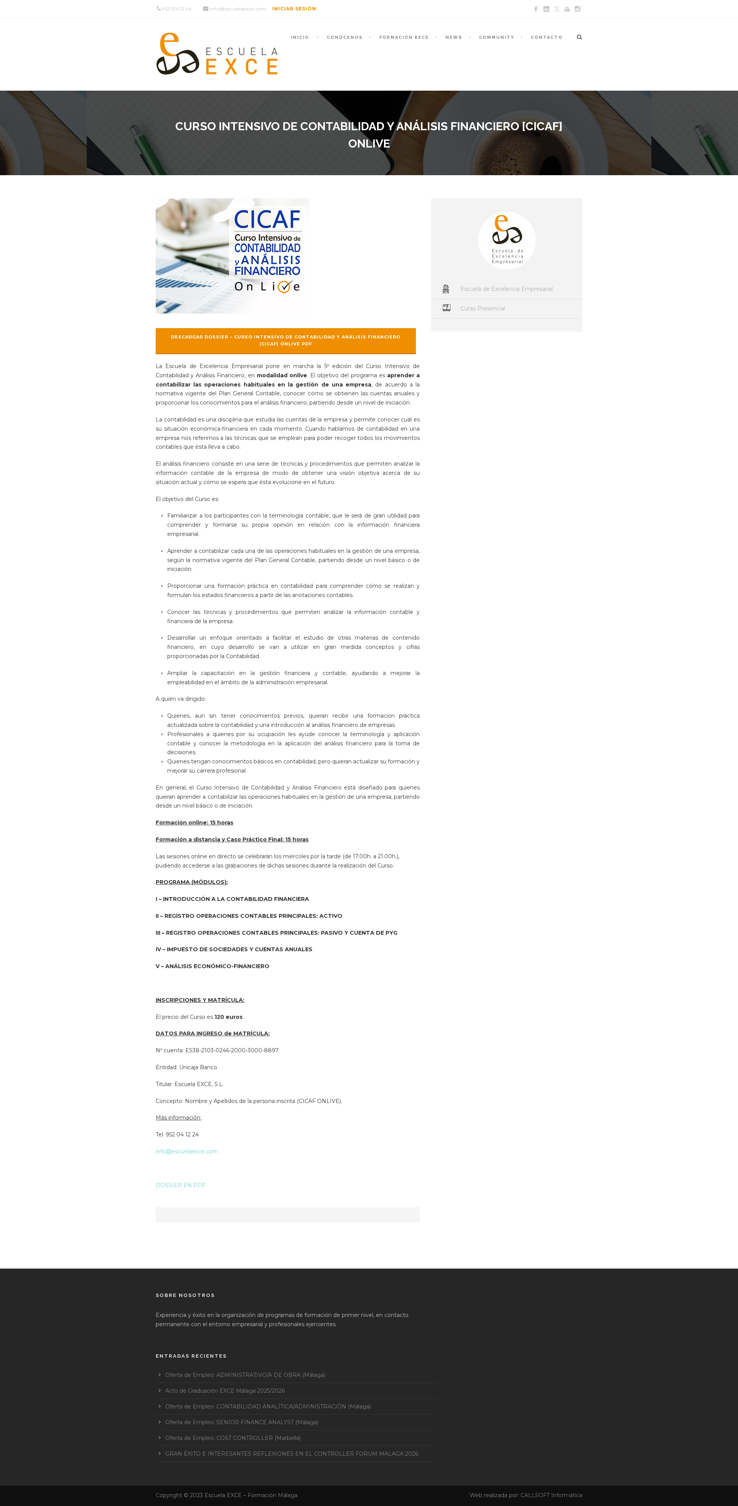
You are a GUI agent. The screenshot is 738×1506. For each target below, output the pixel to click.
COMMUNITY (496, 37)
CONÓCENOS (345, 37)
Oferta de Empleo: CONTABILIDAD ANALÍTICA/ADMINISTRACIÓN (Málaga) (268, 1406)
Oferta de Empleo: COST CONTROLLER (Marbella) (233, 1438)
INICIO (300, 37)
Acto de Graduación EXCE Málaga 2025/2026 (225, 1390)
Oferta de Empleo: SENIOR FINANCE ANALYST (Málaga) (241, 1422)
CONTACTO (547, 37)
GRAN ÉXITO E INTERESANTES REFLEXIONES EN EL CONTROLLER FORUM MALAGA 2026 (291, 1453)
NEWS (453, 37)
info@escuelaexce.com (187, 1151)
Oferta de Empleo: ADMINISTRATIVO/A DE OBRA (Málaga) (245, 1375)
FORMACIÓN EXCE (404, 37)
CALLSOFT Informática (551, 1495)
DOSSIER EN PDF (181, 1185)
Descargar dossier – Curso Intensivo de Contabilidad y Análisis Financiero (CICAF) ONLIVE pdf (286, 340)
